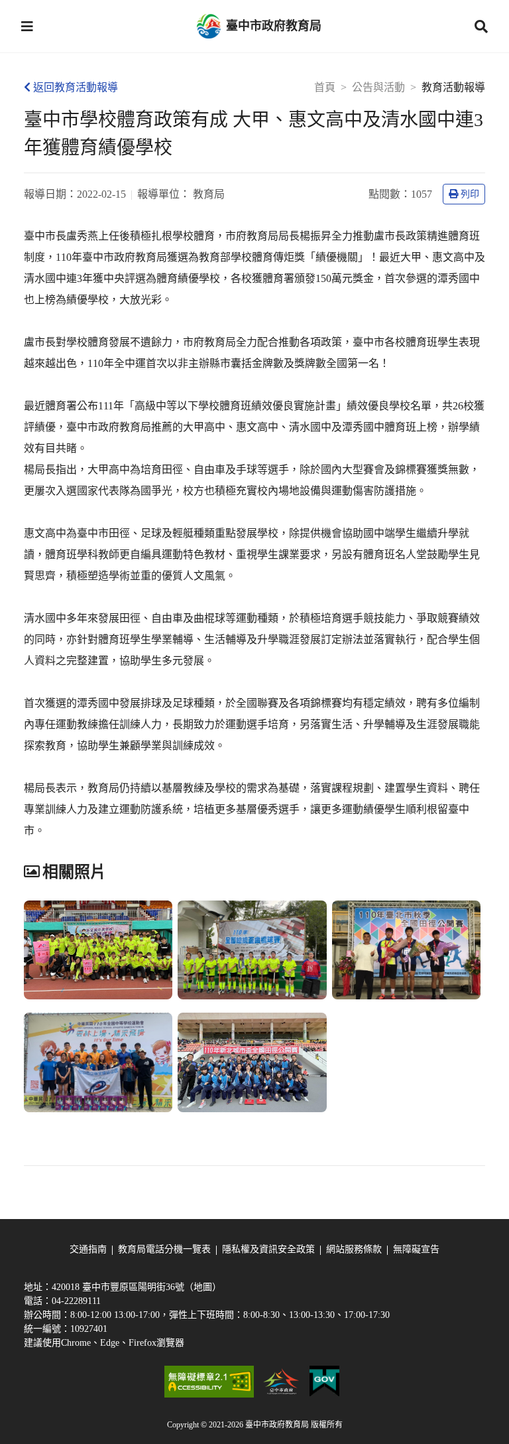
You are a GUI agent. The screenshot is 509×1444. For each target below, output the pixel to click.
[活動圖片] (98, 950)
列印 (470, 194)
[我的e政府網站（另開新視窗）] (324, 1382)
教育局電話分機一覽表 (164, 1249)
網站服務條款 (354, 1249)
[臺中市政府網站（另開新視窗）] (281, 1382)
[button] (27, 26)
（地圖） (202, 1287)
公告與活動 (378, 87)
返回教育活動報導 (75, 87)
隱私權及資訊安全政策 (268, 1249)
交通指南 (88, 1249)
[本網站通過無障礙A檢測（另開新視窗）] (208, 1382)
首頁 (324, 87)
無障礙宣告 (416, 1249)
